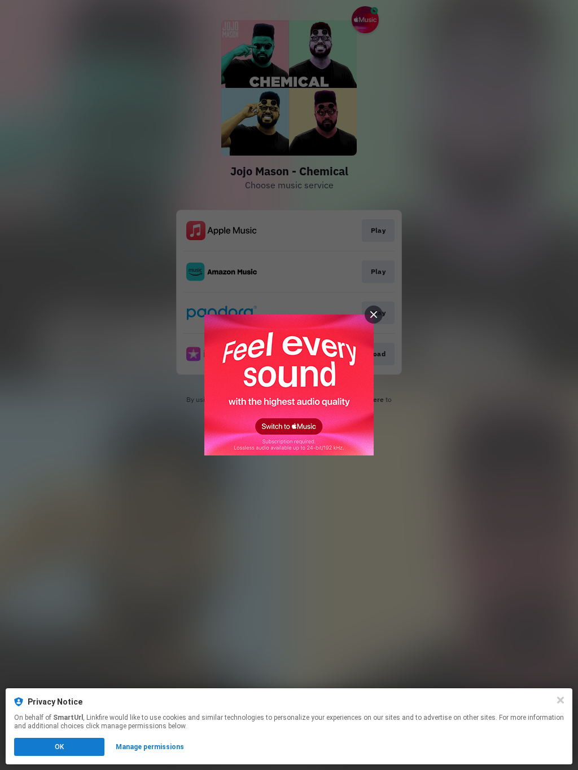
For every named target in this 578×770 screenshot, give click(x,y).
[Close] (560, 700)
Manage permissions (150, 747)
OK (59, 747)
